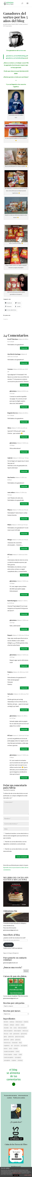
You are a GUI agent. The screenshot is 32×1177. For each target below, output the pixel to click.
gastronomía (24, 1033)
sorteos (25, 24)
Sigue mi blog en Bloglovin (11, 953)
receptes (16, 1048)
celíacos (17, 1024)
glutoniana (8, 24)
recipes (15, 1054)
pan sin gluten (24, 1045)
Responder (24, 348)
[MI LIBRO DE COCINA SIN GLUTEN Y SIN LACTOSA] (16, 906)
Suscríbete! (8, 945)
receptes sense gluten (9, 1051)
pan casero (16, 1045)
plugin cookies (27, 1175)
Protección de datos (10, 1095)
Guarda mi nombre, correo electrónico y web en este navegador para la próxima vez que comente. (15, 836)
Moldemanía (16, 1167)
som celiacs (11, 492)
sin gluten (14, 1060)
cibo (11, 1027)
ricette (20, 1054)
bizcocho (6, 1021)
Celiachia (26, 1021)
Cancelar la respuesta (9, 790)
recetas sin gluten (8, 1054)
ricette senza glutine (8, 1057)
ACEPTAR (16, 1175)
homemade (14, 1042)
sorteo (21, 24)
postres (5, 1048)
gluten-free (11, 1036)
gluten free (6, 1039)
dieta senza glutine (8, 1030)
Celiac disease (19, 1021)
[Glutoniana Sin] (16, 917)
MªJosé (10, 554)
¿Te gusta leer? (16, 1122)
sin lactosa (20, 1060)
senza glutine (7, 1060)
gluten (5, 1036)
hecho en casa (7, 1042)
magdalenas (6, 1045)
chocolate (6, 1027)
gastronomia (16, 1033)
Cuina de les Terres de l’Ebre (16, 1144)
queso (10, 1048)
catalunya (12, 1021)
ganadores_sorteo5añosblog (15, 58)
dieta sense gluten (22, 1027)
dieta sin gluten (17, 1030)
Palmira (10, 672)
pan (12, 1045)
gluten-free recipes (19, 1036)
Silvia (12, 787)
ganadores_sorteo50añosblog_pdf (17, 55)
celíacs (22, 1024)
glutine (12, 1039)
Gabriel (10, 458)
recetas (17, 1051)
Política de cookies (19, 1098)
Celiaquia (6, 1024)
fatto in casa (25, 1030)
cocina (15, 1027)
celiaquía (12, 1024)
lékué (20, 1042)
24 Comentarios (7, 26)
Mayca (10, 510)
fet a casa (6, 1033)
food (11, 1033)
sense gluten (18, 1057)
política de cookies (17, 1173)
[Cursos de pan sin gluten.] (16, 986)
